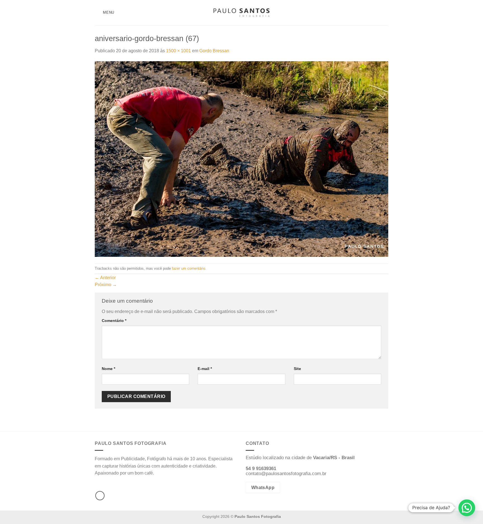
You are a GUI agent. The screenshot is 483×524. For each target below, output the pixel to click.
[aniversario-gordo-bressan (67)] (241, 158)
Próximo (106, 284)
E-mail (205, 368)
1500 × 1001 (178, 50)
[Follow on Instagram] (377, 12)
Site (297, 368)
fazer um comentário (188, 268)
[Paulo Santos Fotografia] (241, 12)
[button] (466, 507)
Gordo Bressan (214, 50)
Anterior (105, 277)
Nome (108, 368)
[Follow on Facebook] (370, 12)
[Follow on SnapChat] (384, 12)
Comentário (114, 320)
